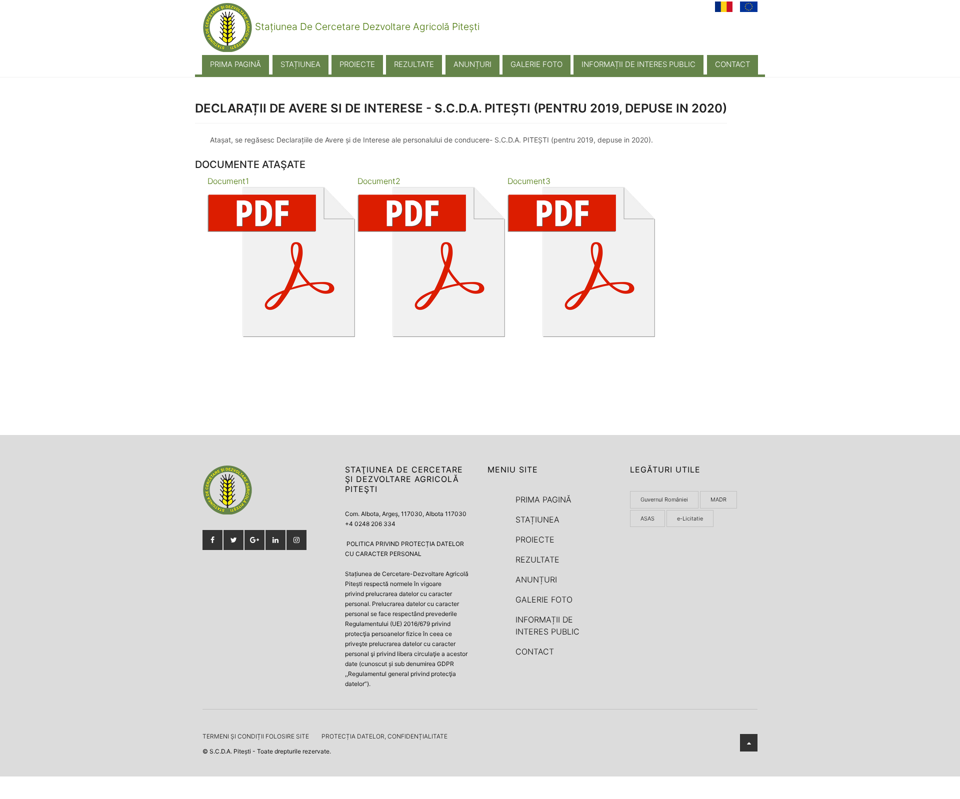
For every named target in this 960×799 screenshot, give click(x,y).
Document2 (379, 181)
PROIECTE (357, 64)
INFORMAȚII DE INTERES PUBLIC (639, 64)
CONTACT (732, 64)
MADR (718, 499)
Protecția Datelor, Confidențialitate (385, 736)
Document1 (228, 181)
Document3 (529, 181)
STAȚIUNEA (300, 64)
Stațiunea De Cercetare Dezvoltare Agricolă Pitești (366, 26)
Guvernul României (664, 499)
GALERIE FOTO (536, 64)
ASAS (647, 518)
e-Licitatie (690, 518)
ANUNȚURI (473, 64)
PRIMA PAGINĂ (235, 64)
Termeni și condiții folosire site (255, 736)
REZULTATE (414, 64)
